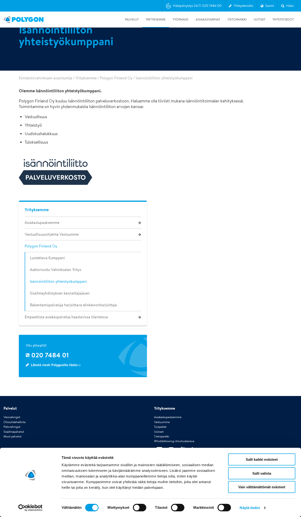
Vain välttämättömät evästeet (261, 487)
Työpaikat (181, 19)
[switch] (139, 511)
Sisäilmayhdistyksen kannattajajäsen (60, 293)
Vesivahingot (12, 417)
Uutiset (259, 19)
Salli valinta (261, 473)
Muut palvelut (13, 436)
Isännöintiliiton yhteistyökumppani (58, 281)
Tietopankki (237, 19)
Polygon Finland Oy (116, 78)
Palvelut (132, 19)
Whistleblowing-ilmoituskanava (174, 441)
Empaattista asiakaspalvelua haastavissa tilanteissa (66, 317)
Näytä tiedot (250, 508)
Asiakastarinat (208, 19)
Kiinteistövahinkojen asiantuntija (45, 78)
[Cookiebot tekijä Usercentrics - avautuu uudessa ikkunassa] (30, 507)
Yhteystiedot (283, 19)
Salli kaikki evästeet (262, 459)
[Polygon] (24, 19)
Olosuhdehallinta (15, 422)
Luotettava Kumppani (47, 257)
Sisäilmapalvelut (14, 432)
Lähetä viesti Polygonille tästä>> (56, 364)
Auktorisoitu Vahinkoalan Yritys (55, 269)
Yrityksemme (156, 19)
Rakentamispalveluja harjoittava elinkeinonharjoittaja (73, 305)
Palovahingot (12, 427)
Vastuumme (162, 422)
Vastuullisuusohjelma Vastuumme (52, 234)
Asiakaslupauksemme (42, 222)
